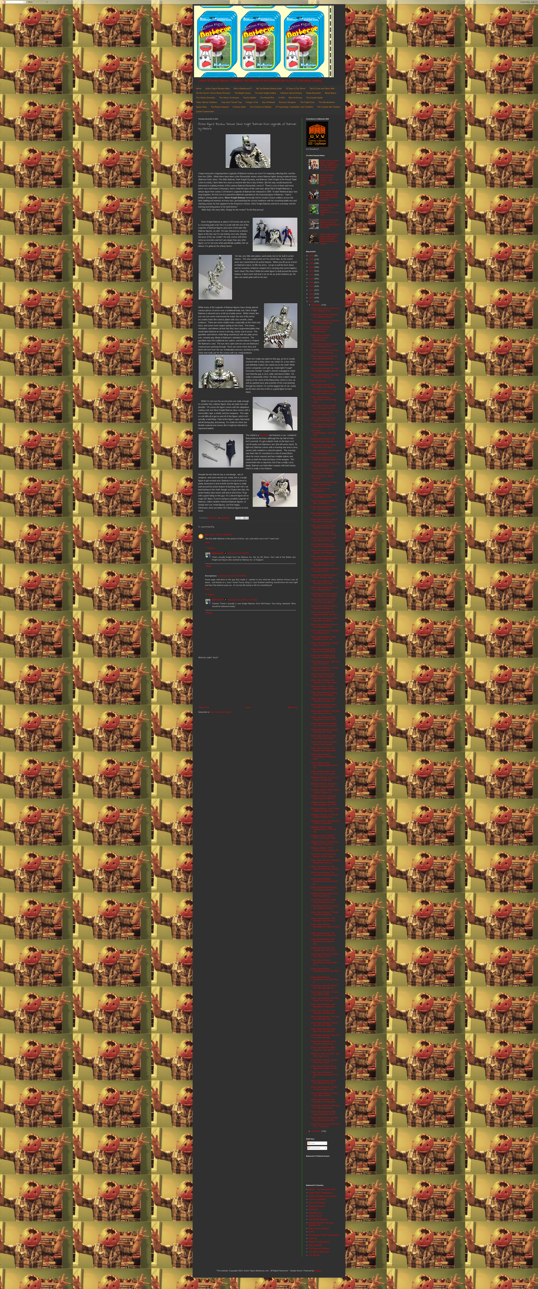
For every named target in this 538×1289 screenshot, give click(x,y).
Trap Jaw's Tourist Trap (231, 102)
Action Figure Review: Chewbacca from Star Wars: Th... (324, 962)
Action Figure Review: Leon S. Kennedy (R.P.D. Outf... (324, 582)
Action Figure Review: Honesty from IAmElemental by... (324, 351)
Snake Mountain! (313, 93)
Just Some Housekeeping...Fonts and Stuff (324, 432)
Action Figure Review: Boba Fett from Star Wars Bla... (325, 1036)
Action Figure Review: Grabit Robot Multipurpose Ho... (323, 901)
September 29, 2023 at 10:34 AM (242, 600)
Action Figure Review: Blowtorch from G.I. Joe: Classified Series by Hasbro (329, 223)
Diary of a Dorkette (317, 1203)
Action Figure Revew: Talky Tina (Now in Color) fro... (325, 662)
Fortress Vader (239, 107)
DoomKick (313, 1209)
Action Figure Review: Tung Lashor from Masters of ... (323, 419)
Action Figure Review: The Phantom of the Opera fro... (324, 934)
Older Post (292, 707)
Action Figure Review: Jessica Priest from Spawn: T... (324, 1061)
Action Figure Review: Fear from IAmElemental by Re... (325, 321)
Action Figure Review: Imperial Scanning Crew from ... (324, 955)
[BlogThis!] (239, 518)
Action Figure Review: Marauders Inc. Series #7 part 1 (325, 926)
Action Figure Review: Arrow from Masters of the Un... (323, 425)
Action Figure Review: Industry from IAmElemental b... (324, 345)
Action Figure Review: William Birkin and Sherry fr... (324, 502)
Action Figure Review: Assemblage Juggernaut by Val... (324, 765)
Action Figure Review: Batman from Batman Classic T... (324, 315)
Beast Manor (330, 93)
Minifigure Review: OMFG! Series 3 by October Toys (323, 836)
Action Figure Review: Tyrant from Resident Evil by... (324, 539)
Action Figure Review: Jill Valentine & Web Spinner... (324, 545)
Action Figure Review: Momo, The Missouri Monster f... (324, 888)
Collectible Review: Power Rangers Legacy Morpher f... (325, 687)
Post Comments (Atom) (220, 712)
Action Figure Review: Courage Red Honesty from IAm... (325, 369)
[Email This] (236, 518)
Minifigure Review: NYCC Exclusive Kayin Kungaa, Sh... (325, 849)
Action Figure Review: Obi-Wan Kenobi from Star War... (325, 999)
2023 (311, 267)
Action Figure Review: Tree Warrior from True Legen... (324, 772)
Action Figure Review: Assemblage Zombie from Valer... (323, 756)
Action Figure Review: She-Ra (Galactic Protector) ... (324, 413)
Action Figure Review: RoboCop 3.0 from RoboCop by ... (325, 1106)
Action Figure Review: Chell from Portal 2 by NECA (323, 601)
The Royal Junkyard (220, 107)
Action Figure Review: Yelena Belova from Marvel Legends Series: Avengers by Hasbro (329, 239)
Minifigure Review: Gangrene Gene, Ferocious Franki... (324, 785)
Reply (207, 542)
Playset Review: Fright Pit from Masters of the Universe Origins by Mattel (329, 180)
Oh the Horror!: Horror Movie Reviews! (213, 93)
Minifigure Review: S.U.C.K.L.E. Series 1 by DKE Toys (325, 778)
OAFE (311, 1232)
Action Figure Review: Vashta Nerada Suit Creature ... (324, 743)
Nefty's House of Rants (319, 1228)
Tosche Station (249, 97)
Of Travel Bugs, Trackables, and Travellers (294, 107)
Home (198, 88)
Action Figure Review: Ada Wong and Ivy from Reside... (324, 533)
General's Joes (315, 1213)
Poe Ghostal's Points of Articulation (324, 1235)
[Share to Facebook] (244, 518)
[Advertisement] (248, 682)
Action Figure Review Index (217, 88)
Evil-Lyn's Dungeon (287, 102)
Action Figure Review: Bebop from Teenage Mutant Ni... (324, 407)
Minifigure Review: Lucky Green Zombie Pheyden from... (325, 809)
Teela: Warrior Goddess (206, 102)
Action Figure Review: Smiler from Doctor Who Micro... (324, 737)
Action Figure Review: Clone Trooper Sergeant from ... (323, 392)
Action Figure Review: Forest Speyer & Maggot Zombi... (324, 557)
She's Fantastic (315, 1245)
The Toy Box (314, 1255)
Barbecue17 (217, 553)
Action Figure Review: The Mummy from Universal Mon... (322, 941)
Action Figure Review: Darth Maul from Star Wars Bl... (323, 1030)
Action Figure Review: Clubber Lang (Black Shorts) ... (324, 1094)
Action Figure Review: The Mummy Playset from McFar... (325, 867)
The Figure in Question (319, 1248)
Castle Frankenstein (205, 111)
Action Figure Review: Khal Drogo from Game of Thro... (324, 718)
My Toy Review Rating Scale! (269, 88)
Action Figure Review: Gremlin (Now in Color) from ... (324, 669)
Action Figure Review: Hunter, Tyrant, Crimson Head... (324, 576)
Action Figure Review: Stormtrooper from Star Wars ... (325, 970)
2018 (311, 286)
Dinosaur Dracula (316, 1206)
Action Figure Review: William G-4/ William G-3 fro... (324, 495)
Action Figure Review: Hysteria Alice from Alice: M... (324, 644)
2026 (311, 255)
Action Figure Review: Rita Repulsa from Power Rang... (324, 681)
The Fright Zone (307, 102)
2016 (311, 294)
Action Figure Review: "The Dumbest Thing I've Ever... (324, 919)
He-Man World (315, 1216)
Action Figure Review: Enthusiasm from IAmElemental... (320, 337)
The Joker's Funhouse (229, 97)
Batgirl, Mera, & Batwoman (320, 1193)
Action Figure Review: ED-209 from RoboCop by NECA (324, 1119)
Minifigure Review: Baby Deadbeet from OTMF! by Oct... (323, 829)
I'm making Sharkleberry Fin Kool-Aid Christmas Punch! (324, 458)
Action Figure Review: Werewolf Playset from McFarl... (325, 861)
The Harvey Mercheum (319, 1252)
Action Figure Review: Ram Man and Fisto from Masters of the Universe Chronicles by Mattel (329, 195)
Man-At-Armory (295, 97)
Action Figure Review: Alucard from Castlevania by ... (324, 625)
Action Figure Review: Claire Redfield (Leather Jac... (323, 638)
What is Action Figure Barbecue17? (320, 489)
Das (207, 535)
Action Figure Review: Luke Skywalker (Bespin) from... (323, 1011)
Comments (314, 1148)
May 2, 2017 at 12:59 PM (220, 535)
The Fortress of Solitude (260, 107)
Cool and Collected (317, 1199)
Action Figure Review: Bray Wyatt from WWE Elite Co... (324, 656)
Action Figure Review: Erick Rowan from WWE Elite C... (324, 650)
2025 (311, 259)
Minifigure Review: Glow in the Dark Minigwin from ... (324, 894)
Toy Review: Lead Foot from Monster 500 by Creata (323, 855)
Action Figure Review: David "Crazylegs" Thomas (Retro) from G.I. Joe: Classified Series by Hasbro (329, 165)
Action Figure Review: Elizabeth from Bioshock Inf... (325, 631)
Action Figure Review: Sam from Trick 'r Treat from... (325, 1125)
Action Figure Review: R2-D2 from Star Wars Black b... (324, 986)
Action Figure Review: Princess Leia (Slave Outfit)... (324, 993)
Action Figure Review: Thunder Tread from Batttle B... (324, 913)
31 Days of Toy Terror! (296, 88)
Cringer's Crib (252, 102)
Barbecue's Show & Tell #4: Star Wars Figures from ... (325, 1054)
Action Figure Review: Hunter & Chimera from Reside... (325, 551)
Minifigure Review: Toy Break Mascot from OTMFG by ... (324, 797)
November (316, 1131)
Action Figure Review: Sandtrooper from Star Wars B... (324, 979)
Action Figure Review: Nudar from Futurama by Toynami (324, 724)
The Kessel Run (267, 97)
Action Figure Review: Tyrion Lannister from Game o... (323, 699)
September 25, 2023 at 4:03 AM (231, 576)
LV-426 (281, 97)
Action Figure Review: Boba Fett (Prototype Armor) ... (325, 465)
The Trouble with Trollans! (328, 107)
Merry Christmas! (318, 381)
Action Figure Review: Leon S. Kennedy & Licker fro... (324, 514)
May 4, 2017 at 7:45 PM (238, 553)
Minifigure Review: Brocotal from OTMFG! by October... (325, 822)
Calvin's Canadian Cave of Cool (323, 1196)
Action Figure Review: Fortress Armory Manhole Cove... (324, 907)
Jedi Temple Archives (318, 1219)
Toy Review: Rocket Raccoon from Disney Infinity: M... (324, 471)
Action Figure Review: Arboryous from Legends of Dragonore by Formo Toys (329, 210)
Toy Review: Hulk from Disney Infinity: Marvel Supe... (324, 483)
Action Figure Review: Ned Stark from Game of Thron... (325, 712)
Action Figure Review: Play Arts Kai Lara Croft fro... (325, 570)
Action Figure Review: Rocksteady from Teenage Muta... (323, 399)
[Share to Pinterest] (247, 518)
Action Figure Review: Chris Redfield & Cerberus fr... (323, 563)
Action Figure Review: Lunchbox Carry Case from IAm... (325, 376)
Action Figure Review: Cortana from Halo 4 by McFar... (324, 619)
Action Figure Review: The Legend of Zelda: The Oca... (324, 613)
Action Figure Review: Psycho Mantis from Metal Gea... (324, 607)
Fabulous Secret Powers (291, 93)
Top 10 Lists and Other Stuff (322, 88)
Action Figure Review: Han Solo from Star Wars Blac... (325, 1017)
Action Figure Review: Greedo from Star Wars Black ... (324, 1024)
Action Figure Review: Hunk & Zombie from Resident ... (324, 520)
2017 (311, 290)
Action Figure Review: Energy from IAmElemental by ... (324, 357)
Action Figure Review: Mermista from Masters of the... (325, 309)
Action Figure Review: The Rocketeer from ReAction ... (324, 1100)
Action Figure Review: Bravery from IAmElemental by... (324, 363)
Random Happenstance (319, 1242)
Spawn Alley (201, 107)
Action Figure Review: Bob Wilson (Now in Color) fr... (323, 675)
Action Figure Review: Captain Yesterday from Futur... (324, 730)
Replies (211, 548)
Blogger (318, 1271)
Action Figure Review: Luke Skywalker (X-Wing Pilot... (323, 1005)
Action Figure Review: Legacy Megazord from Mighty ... (324, 693)
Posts (312, 1143)
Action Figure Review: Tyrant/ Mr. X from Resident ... (324, 508)
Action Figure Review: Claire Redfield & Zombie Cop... (323, 526)
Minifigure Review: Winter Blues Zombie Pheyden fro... (325, 791)
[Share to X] (242, 518)
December (316, 305)
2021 (311, 275)
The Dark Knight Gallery (265, 93)
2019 (311, 282)
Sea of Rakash (268, 102)
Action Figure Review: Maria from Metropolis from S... (323, 1082)
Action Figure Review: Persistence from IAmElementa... (320, 329)
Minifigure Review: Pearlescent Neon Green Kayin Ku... (324, 843)
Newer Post (204, 707)
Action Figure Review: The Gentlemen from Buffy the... (324, 386)
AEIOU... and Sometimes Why (322, 1189)
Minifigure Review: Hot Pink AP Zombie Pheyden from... (324, 816)
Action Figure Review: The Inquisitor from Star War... (323, 440)
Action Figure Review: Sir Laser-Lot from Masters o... (325, 452)
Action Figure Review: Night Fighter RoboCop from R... (324, 1113)
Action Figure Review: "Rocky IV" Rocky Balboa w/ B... (324, 1088)
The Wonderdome (327, 102)
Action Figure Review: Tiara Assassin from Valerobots (323, 749)
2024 (311, 263)
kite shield (264, 435)
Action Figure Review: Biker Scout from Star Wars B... (323, 1048)
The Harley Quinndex (205, 97)
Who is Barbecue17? (243, 88)
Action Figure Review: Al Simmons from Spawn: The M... (324, 1074)
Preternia (313, 1238)
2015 (311, 298)
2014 (311, 301)
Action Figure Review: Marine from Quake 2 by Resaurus (324, 594)
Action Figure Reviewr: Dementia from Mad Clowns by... (324, 881)
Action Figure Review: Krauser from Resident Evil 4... (324, 588)
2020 (311, 278)
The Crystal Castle (314, 97)
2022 (311, 271)
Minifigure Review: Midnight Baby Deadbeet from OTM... (324, 803)
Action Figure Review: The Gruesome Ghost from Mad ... (325, 873)
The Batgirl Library (242, 93)
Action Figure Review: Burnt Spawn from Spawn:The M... (324, 1067)
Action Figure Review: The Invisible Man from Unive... (324, 949)
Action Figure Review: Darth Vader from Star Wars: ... (323, 446)
